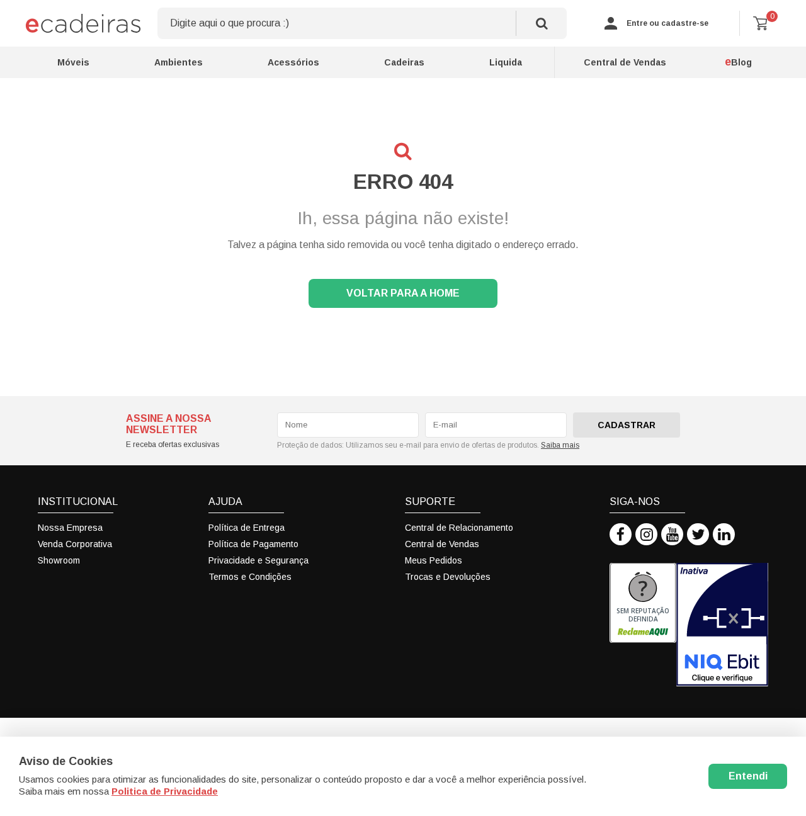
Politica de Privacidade (164, 791)
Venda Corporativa (75, 544)
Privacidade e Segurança (258, 560)
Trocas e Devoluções (448, 577)
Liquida (505, 62)
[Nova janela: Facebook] (621, 534)
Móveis (73, 62)
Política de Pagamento (253, 544)
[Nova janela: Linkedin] (724, 534)
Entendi (748, 776)
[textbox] (362, 23)
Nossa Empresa (70, 528)
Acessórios (293, 62)
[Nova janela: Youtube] (672, 534)
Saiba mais (560, 445)
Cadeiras (404, 62)
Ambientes (178, 62)
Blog (738, 61)
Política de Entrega (246, 528)
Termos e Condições (250, 577)
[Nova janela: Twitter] (698, 534)
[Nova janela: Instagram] (646, 534)
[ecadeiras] (85, 23)
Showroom (59, 560)
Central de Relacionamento (459, 528)
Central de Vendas (625, 62)
